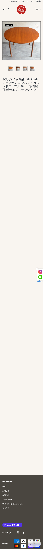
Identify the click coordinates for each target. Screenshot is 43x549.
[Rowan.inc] (21, 9)
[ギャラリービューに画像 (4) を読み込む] (32, 68)
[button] (3, 9)
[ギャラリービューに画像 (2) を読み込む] (18, 68)
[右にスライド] (38, 68)
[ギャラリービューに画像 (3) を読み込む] (25, 68)
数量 (4, 105)
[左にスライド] (5, 68)
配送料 (10, 100)
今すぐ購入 (21, 129)
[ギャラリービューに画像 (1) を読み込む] (10, 68)
